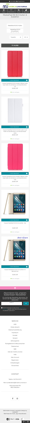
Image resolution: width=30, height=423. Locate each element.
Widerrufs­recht (15, 327)
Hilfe (15, 354)
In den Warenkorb (14, 80)
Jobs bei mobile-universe (15, 352)
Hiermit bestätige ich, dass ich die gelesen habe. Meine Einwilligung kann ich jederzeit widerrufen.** (15, 309)
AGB (15, 324)
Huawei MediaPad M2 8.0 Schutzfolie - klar (15, 223)
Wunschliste (15, 365)
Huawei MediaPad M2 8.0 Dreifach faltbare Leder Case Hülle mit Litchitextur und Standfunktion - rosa (15, 178)
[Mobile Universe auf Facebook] (12, 398)
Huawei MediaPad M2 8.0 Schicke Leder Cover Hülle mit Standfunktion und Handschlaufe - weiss (15, 131)
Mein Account (15, 357)
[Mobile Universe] (15, 5)
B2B (15, 349)
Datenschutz (15, 346)
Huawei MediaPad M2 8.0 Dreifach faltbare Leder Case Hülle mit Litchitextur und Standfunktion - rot (15, 85)
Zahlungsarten (15, 341)
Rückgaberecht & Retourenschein (15, 343)
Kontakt (15, 335)
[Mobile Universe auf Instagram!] (17, 398)
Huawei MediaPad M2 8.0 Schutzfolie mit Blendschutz (15, 270)
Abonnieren (26, 303)
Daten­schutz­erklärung (15, 330)
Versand (15, 338)
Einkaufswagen (15, 363)
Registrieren (15, 360)
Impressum (15, 332)
